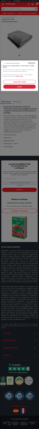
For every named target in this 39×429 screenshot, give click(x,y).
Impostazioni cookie (19, 82)
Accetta (19, 86)
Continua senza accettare (13, 63)
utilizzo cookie (19, 76)
